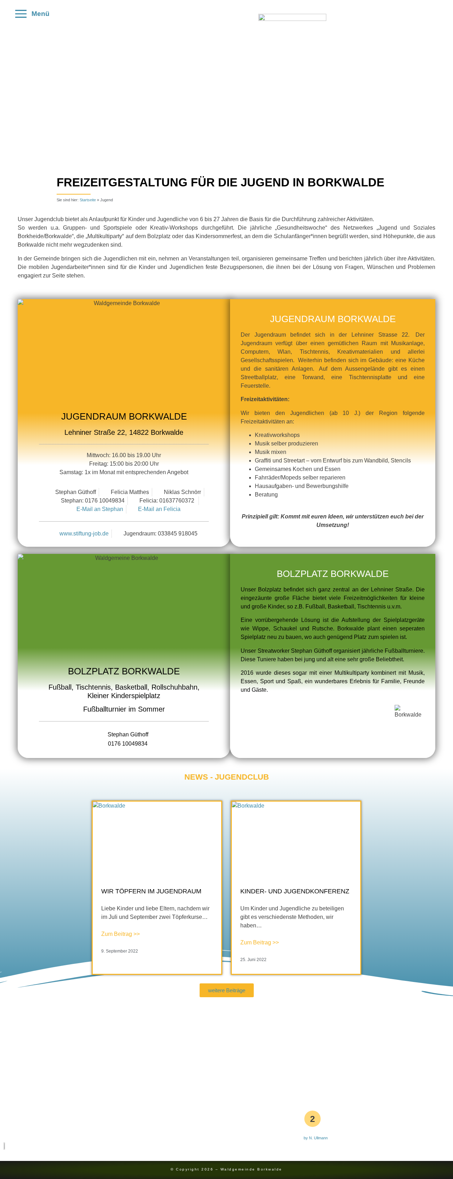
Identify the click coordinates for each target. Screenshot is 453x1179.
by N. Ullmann (316, 1138)
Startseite (88, 200)
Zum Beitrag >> (120, 934)
